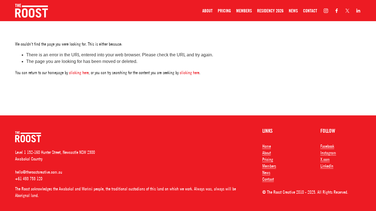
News (293, 10)
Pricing (224, 10)
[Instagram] (326, 10)
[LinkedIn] (358, 10)
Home (266, 146)
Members (244, 10)
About (207, 10)
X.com (325, 159)
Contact (310, 10)
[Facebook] (336, 10)
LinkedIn (326, 166)
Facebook (327, 146)
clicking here (79, 72)
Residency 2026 (270, 10)
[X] (347, 10)
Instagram (328, 153)
